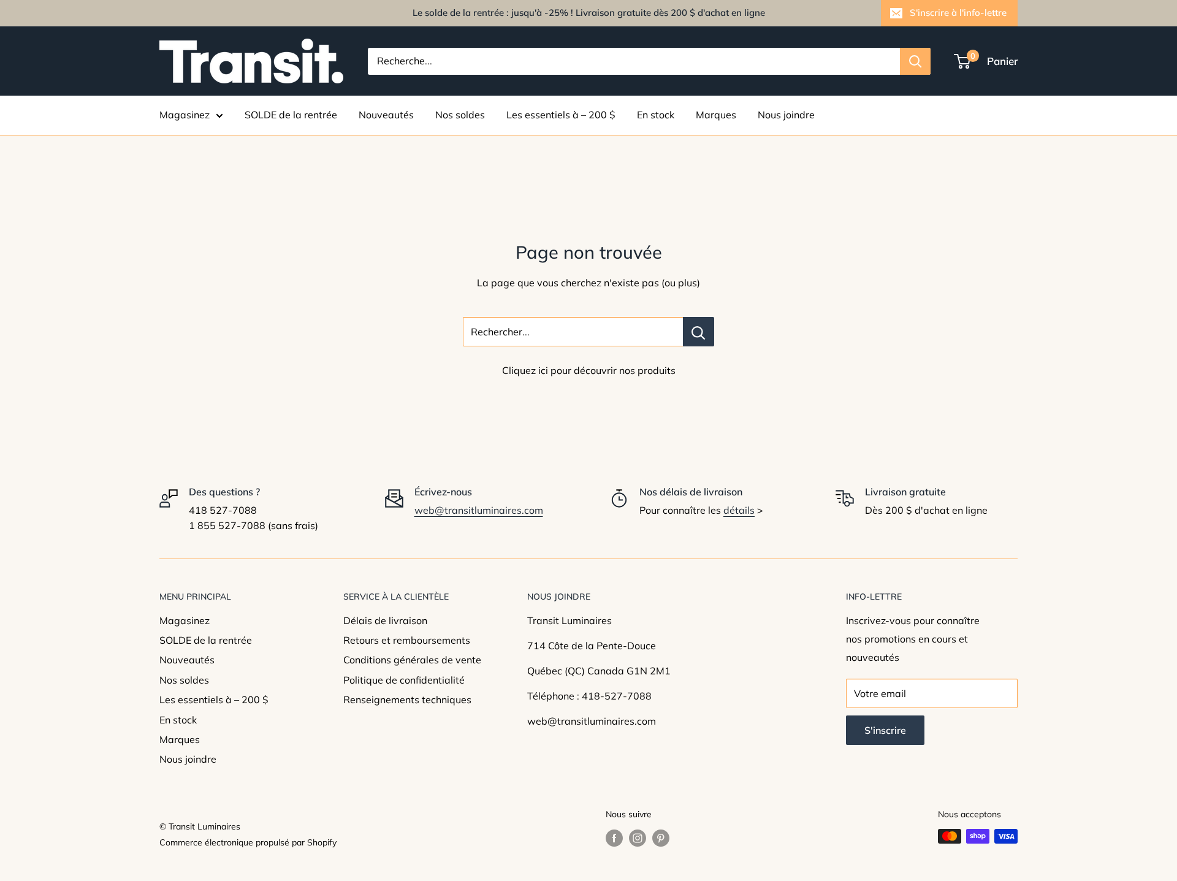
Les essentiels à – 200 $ (560, 115)
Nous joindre (786, 115)
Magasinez (184, 115)
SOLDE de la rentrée (291, 115)
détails (739, 510)
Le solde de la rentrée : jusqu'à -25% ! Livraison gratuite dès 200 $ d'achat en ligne (589, 12)
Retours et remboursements (406, 640)
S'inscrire (885, 730)
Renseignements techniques (407, 699)
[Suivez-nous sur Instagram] (637, 838)
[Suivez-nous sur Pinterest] (660, 838)
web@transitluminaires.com (478, 510)
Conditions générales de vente (412, 660)
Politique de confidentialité (404, 680)
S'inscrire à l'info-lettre (958, 12)
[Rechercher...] (698, 331)
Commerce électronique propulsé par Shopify (248, 842)
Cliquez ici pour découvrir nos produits (589, 370)
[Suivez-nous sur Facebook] (614, 838)
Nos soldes (460, 115)
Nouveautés (386, 115)
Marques (716, 115)
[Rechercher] (915, 61)
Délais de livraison (385, 620)
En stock (655, 115)
